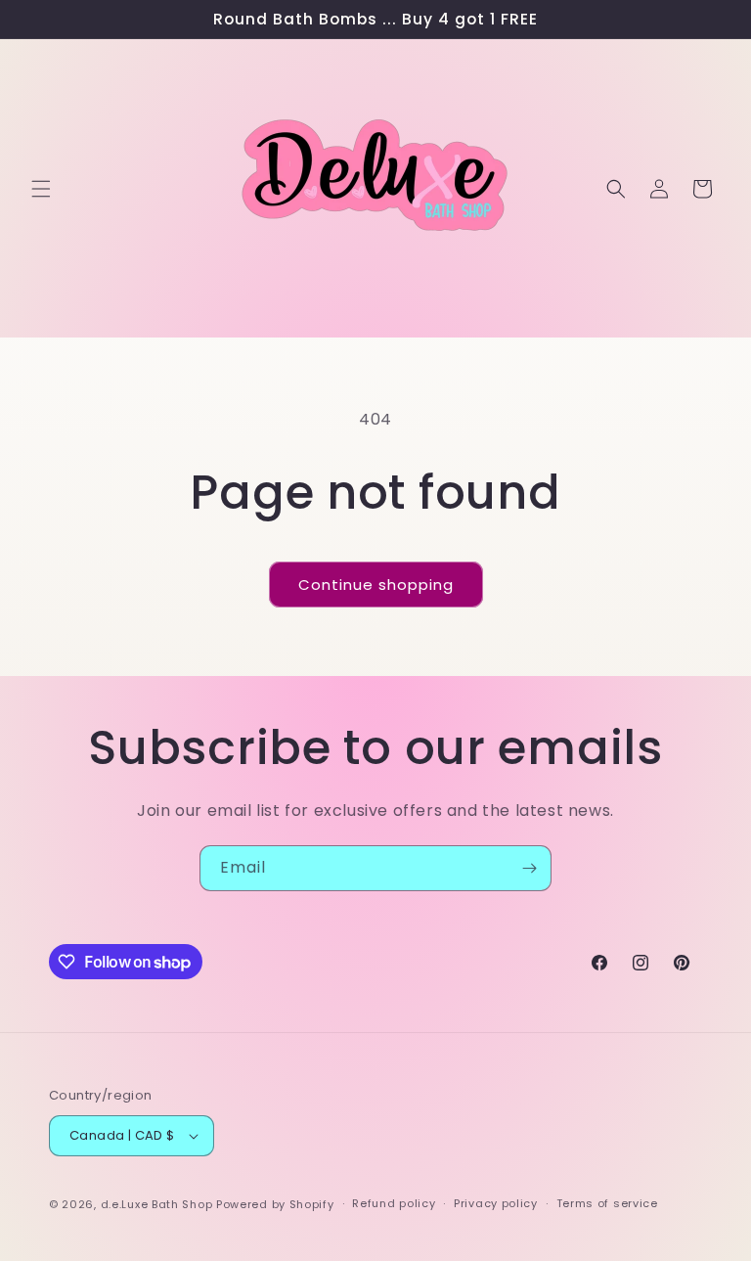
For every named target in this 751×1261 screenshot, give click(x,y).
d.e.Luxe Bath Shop (157, 1204)
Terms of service (607, 1203)
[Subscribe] (529, 868)
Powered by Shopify (275, 1204)
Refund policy (393, 1203)
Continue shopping (376, 584)
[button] (41, 188)
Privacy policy (496, 1203)
